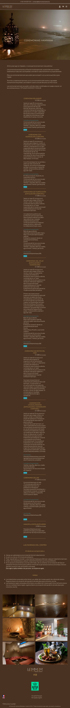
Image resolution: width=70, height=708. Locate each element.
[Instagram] (36, 675)
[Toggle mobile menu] (66, 6)
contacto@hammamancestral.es (41, 1)
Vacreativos (58, 706)
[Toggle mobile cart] (63, 6)
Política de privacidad (9, 704)
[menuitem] (60, 6)
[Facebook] (34, 675)
